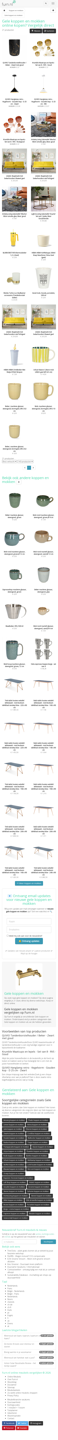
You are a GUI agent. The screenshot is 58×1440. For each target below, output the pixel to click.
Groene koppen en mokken (38, 1187)
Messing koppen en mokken (14, 1120)
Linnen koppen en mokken (14, 1125)
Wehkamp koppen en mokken (39, 1160)
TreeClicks (11, 1250)
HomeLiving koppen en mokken (16, 1196)
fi (7, 1318)
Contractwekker (14, 1269)
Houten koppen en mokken (14, 1138)
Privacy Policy (13, 1395)
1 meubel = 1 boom (16, 1407)
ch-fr (9, 1307)
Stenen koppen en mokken (14, 1191)
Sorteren (50, 31)
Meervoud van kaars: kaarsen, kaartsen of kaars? (28, 1337)
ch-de (9, 1304)
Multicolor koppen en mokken (39, 1138)
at (8, 1326)
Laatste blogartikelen (14, 1330)
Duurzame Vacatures (16, 1267)
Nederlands (12, 1285)
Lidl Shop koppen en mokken (15, 1182)
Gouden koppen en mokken (14, 1187)
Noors (10, 1299)
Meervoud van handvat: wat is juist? (28, 1357)
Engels (10, 1315)
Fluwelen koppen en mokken (37, 1151)
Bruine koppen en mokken (14, 1205)
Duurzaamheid (13, 1402)
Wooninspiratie (14, 1415)
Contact (10, 1418)
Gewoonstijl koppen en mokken (16, 1218)
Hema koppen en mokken (37, 1125)
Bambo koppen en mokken (36, 1156)
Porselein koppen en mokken (38, 1205)
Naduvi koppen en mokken (14, 1142)
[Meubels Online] (4, 10)
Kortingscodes (13, 1405)
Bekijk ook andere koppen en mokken (25, 479)
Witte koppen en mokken (13, 1200)
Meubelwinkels (13, 1390)
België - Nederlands (15, 1291)
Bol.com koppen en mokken (38, 1169)
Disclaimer (11, 1384)
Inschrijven (48, 1241)
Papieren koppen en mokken (14, 1213)
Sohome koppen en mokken (38, 1191)
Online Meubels (14, 1376)
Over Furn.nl (12, 1379)
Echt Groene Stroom (16, 1259)
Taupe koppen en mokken (37, 1142)
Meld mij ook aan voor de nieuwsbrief (25, 936)
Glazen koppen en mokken (43, 1147)
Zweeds (10, 1302)
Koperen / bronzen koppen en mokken (18, 1178)
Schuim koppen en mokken (14, 1160)
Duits (9, 1310)
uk (8, 1320)
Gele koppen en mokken (13, 1129)
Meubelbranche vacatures (18, 1399)
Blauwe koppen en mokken (14, 1169)
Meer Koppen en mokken (30, 883)
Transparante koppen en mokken (16, 1147)
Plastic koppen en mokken (38, 1120)
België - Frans (13, 1294)
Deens (10, 1323)
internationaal (33, 1267)
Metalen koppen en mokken (39, 1213)
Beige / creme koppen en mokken (16, 1209)
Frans (9, 1288)
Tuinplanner (12, 1410)
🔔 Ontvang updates (29, 941)
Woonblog (11, 1382)
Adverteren (12, 1413)
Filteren (36, 31)
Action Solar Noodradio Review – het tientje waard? (28, 1364)
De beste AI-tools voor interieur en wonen (28, 1345)
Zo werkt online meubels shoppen (22, 1393)
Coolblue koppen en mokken (39, 1133)
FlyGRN (10, 1256)
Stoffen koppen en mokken (14, 1165)
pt (8, 1312)
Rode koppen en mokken (13, 1156)
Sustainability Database (17, 1275)
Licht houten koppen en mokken (40, 1165)
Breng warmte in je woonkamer (28, 1352)
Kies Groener (13, 1264)
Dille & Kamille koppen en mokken (39, 1200)
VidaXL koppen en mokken (39, 1182)
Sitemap (11, 1387)
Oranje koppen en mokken (14, 1173)
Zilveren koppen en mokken (36, 1129)
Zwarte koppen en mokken (14, 1133)
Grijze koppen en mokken (13, 1151)
